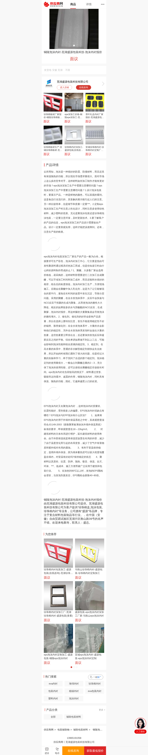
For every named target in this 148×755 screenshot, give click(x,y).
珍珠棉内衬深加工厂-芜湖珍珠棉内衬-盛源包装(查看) (58, 614)
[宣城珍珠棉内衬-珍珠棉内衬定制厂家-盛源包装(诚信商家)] (94, 135)
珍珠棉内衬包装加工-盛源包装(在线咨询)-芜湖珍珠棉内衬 (58, 571)
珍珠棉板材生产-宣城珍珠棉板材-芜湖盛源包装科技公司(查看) (53, 149)
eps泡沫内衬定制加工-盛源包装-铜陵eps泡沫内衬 (58, 656)
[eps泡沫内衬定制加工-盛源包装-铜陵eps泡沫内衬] (58, 638)
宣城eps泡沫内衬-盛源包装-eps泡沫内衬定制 (88, 656)
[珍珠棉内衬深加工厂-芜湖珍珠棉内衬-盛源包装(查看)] (58, 595)
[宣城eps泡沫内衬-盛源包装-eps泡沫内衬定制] (89, 638)
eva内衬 (53, 683)
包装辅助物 (63, 729)
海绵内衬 (74, 683)
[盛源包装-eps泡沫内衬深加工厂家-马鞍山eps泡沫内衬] (89, 595)
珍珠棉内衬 (95, 683)
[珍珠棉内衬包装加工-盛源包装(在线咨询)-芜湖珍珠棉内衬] (58, 553)
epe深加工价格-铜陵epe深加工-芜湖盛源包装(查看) (73, 116)
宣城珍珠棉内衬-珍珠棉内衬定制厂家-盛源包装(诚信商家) (95, 149)
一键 (97, 677)
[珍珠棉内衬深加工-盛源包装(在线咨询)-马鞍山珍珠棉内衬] (73, 135)
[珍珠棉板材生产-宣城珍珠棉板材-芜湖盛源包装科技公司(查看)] (52, 135)
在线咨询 (83, 87)
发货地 (47, 70)
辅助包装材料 (73, 716)
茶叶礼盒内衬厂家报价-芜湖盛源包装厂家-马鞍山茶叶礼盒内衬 (95, 116)
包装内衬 (53, 691)
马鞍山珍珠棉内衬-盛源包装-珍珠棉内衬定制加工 (88, 571)
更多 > (102, 710)
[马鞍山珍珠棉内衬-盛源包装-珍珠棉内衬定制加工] (89, 553)
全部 (53, 716)
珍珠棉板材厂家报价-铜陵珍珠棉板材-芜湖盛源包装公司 (53, 116)
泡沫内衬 (74, 698)
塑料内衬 (53, 698)
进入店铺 (64, 87)
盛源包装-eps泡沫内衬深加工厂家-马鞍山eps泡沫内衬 (89, 614)
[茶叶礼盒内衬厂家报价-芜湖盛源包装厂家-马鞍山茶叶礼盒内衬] (94, 102)
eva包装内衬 (94, 691)
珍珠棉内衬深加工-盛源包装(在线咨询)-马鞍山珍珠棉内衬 (74, 149)
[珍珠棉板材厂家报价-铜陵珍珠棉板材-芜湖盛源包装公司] (52, 102)
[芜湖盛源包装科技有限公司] (49, 83)
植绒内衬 (74, 691)
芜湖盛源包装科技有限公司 (72, 81)
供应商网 (48, 729)
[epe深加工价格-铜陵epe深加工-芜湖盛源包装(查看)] (73, 102)
